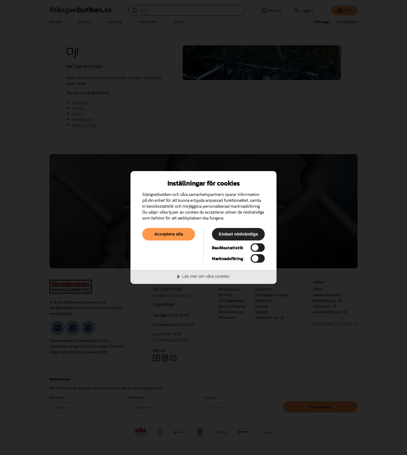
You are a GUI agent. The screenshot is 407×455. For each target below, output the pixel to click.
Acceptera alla (168, 234)
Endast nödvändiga (238, 234)
